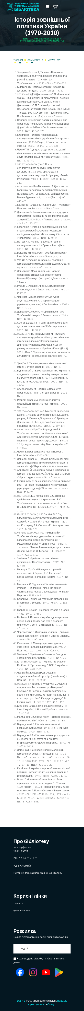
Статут (51, 1004)
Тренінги (18, 904)
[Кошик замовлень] (55, 6)
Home (25, 39)
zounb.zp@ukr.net (22, 847)
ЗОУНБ (21, 1000)
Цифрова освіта (21, 910)
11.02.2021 (18, 60)
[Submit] (68, 949)
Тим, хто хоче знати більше (46, 39)
